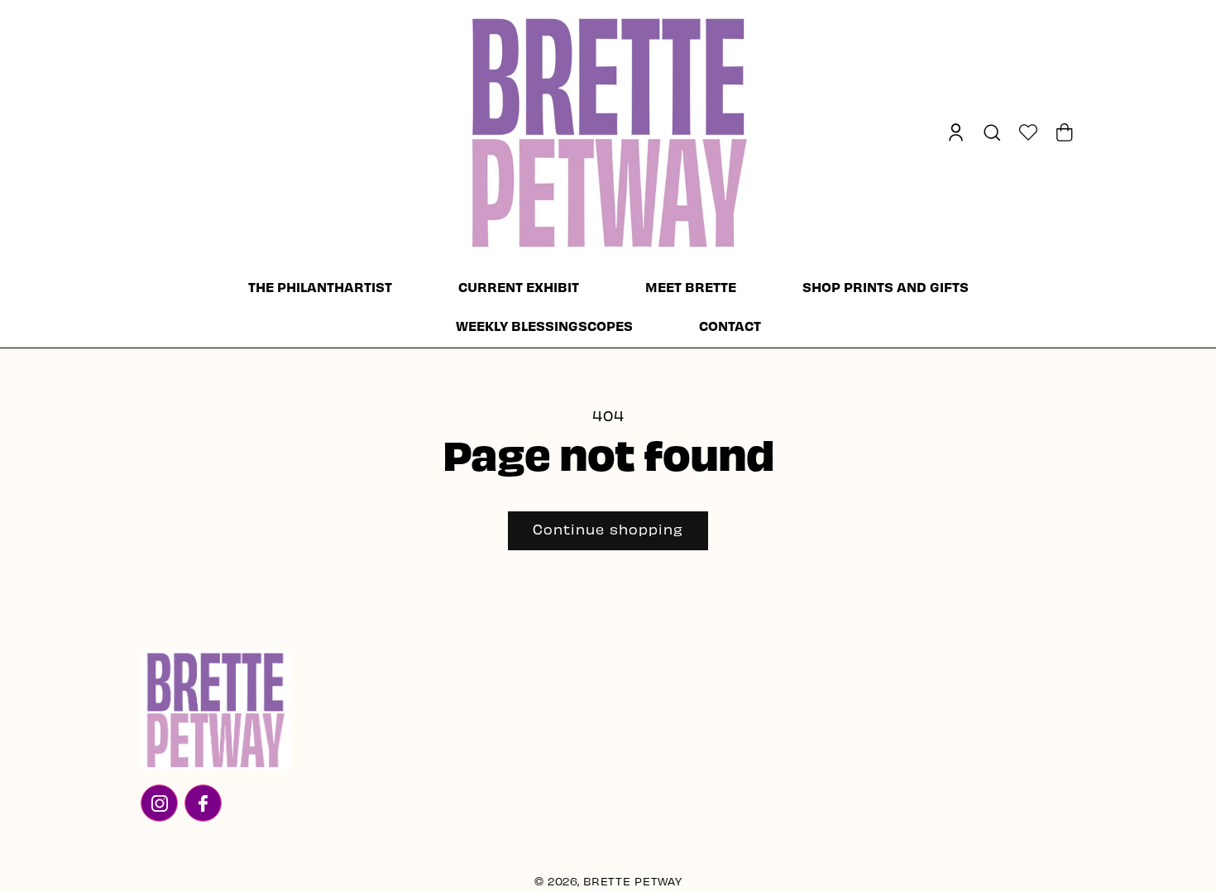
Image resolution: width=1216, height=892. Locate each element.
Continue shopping (608, 531)
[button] (992, 132)
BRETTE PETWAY (632, 883)
